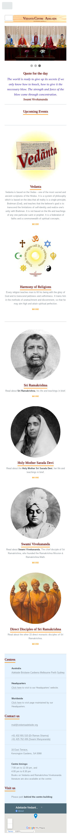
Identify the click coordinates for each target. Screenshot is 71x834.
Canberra (34, 672)
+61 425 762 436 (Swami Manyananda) (30, 739)
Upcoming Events (35, 111)
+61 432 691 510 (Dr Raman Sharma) (30, 735)
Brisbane (25, 672)
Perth (53, 672)
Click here (17, 687)
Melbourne (45, 672)
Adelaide (16, 672)
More (35, 224)
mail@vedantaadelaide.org (24, 725)
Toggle (7, 6)
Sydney (61, 672)
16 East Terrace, (19, 749)
